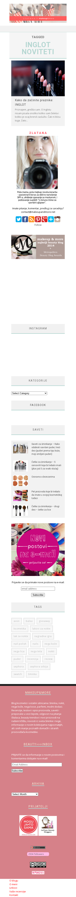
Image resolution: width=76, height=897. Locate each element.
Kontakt (13, 895)
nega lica (19, 651)
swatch (18, 674)
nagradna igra (43, 636)
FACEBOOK (38, 405)
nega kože (51, 643)
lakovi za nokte (41, 628)
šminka (32, 674)
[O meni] (38, 204)
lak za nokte (21, 636)
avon (17, 621)
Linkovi (13, 887)
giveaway (44, 621)
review (49, 659)
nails (35, 643)
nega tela (36, 651)
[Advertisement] (42, 292)
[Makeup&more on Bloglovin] (38, 856)
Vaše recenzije (17, 891)
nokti (51, 651)
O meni (13, 884)
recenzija (32, 659)
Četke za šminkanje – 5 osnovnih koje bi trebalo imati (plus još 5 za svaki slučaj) (46, 465)
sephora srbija (39, 666)
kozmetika (20, 628)
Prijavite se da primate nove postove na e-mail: (38, 582)
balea (29, 621)
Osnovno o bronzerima (43, 477)
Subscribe (17, 770)
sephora (19, 666)
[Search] (64, 29)
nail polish (20, 643)
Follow (38, 224)
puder (17, 659)
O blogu (13, 880)
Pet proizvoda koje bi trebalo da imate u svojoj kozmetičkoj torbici (47, 495)
